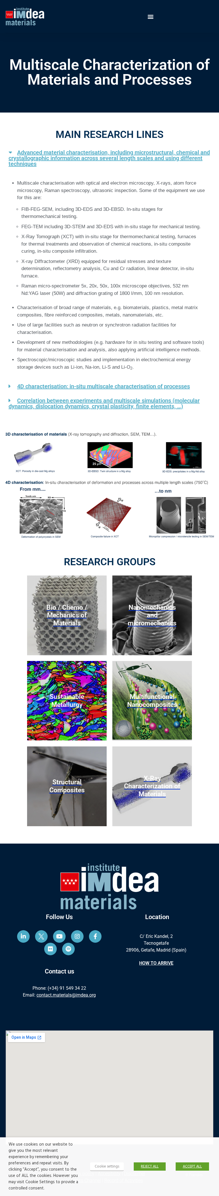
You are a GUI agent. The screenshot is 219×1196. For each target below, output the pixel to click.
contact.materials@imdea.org (66, 995)
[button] (150, 16)
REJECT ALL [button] (150, 1167)
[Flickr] (50, 949)
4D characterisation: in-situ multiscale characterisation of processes (103, 386)
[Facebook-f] (95, 936)
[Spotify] (68, 949)
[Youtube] (59, 936)
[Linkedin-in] (23, 936)
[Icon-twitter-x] (41, 936)
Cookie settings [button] (107, 1167)
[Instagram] (77, 936)
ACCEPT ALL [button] (192, 1167)
